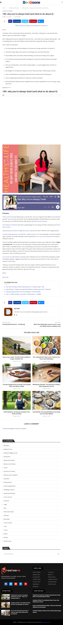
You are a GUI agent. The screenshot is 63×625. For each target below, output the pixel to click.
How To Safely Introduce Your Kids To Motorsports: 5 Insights (23, 294)
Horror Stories (8, 497)
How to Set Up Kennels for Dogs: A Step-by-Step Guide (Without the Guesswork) (20, 612)
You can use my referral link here (11, 257)
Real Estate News (9, 512)
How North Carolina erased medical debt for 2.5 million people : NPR (25, 287)
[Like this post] (10, 21)
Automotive (7, 456)
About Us (50, 574)
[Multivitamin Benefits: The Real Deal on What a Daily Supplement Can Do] (46, 373)
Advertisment (36, 574)
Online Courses (52, 584)
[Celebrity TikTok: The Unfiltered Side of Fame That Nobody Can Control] (5, 605)
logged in (12, 428)
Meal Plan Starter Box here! (39, 221)
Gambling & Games (9, 489)
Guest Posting (36, 572)
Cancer (6, 467)
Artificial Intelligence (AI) (10, 453)
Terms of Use (36, 581)
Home (3, 8)
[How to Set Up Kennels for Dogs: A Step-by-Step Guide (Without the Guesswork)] (5, 613)
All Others (6, 445)
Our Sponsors (36, 577)
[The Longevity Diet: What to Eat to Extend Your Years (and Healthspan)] (46, 345)
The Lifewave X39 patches (9, 225)
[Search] (62, 2)
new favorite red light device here (19, 230)
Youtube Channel (52, 579)
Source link (5, 277)
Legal (5, 504)
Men (5, 508)
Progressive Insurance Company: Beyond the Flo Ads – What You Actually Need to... (19, 596)
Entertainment (8, 482)
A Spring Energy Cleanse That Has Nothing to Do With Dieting (23, 291)
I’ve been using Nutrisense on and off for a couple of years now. (20, 234)
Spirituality (7, 519)
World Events (7, 541)
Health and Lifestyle (14, 8)
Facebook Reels (52, 581)
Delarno (17, 308)
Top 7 (5, 526)
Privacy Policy (51, 577)
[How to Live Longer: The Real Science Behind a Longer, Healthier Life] (16, 345)
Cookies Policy (36, 579)
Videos (6, 534)
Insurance (6, 500)
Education (6, 478)
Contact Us (51, 572)
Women (6, 537)
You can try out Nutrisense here (46, 236)
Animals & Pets (8, 449)
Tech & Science (8, 523)
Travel (5, 530)
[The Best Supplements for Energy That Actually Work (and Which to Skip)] (16, 373)
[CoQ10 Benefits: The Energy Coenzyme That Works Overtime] (16, 400)
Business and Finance (10, 464)
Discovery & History (9, 471)
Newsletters (36, 584)
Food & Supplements (10, 486)
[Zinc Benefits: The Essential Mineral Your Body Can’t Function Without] (46, 400)
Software (6, 515)
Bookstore (35, 586)
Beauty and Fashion (9, 460)
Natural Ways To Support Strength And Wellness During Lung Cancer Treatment (28, 289)
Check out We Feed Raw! (9, 217)
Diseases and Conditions (11, 475)
